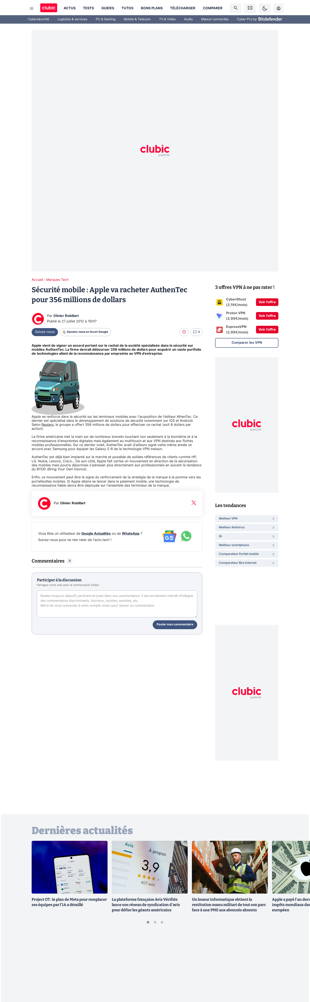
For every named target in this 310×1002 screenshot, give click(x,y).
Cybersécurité (38, 19)
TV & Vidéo (167, 19)
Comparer (212, 8)
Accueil (37, 279)
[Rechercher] (235, 8)
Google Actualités (96, 533)
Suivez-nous (45, 332)
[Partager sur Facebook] (299, 965)
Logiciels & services (72, 19)
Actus (69, 8)
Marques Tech (57, 279)
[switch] (264, 8)
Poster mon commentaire (175, 624)
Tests (88, 8)
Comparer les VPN (247, 342)
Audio (188, 19)
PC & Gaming (105, 19)
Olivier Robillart (66, 316)
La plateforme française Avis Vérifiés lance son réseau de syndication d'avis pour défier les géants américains (146, 904)
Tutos (127, 8)
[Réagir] (184, 332)
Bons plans (152, 8)
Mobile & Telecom (137, 19)
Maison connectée (215, 19)
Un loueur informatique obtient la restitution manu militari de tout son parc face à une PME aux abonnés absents (229, 904)
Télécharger (182, 8)
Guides (107, 8)
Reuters (48, 424)
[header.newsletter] (250, 8)
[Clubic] (48, 8)
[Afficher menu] (31, 8)
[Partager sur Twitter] (299, 979)
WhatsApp (130, 533)
